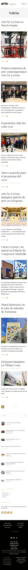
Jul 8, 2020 (5, 28)
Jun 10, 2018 (5, 368)
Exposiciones (5, 495)
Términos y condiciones (21, 557)
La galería (20, 525)
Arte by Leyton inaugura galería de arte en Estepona (13, 197)
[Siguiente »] (15, 406)
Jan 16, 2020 (5, 78)
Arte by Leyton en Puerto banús (12, 23)
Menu (23, 3)
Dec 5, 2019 (5, 129)
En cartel (8, 523)
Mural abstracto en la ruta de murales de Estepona (13, 308)
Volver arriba (14, 531)
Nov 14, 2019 (5, 183)
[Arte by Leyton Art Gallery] (8, 3)
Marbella (24, 552)
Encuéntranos (7, 525)
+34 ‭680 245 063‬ (7, 564)
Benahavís (11, 553)
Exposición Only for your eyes (13, 124)
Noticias (7, 527)
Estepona (17, 553)
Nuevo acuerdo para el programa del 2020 (13, 176)
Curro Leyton (5, 493)
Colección (20, 523)
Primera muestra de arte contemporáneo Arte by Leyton (14, 71)
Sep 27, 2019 (5, 204)
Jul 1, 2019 (5, 257)
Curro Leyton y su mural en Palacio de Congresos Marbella (13, 250)
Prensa (3, 496)
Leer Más (3, 61)
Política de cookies (21, 559)
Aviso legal (21, 562)
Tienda (20, 527)
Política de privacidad (21, 561)
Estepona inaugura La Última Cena (13, 363)
